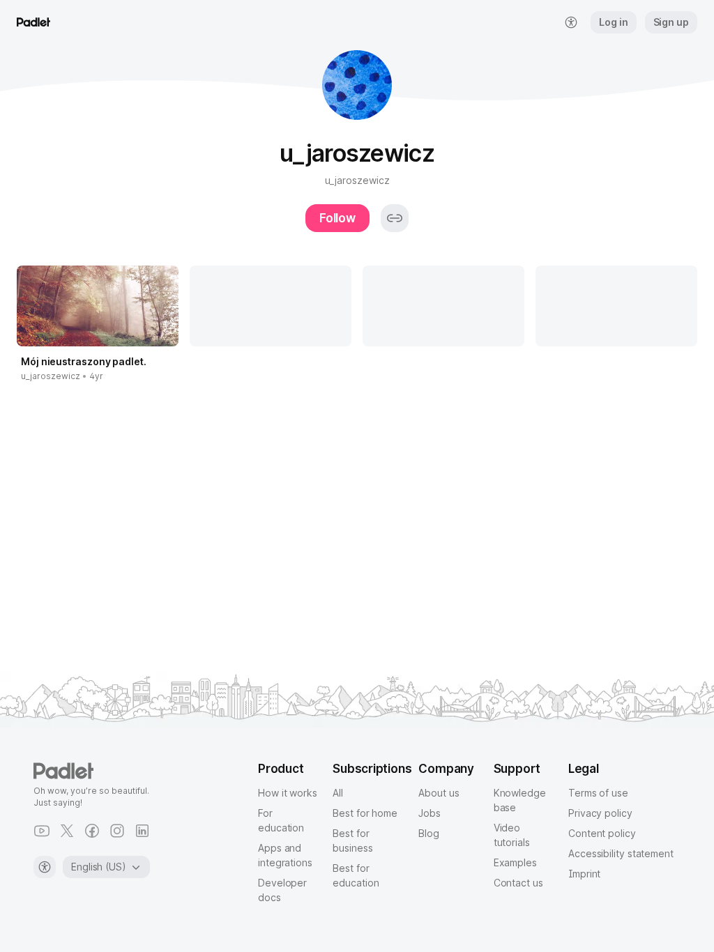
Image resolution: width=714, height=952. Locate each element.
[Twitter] (67, 830)
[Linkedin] (142, 830)
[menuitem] (571, 22)
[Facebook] (92, 830)
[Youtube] (41, 830)
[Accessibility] (44, 867)
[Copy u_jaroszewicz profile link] (395, 218)
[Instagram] (117, 830)
